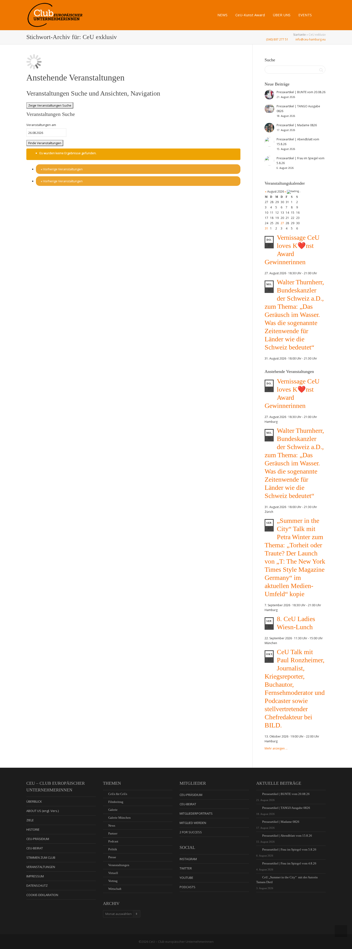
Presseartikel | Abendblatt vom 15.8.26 (287, 835)
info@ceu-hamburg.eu (310, 39)
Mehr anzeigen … (276, 748)
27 (282, 223)
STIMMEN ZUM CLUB (40, 857)
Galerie (113, 810)
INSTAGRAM (188, 859)
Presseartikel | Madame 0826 (280, 821)
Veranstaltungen (118, 865)
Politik (112, 849)
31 (266, 228)
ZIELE (30, 820)
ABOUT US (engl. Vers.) (42, 811)
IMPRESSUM (35, 876)
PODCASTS (187, 887)
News (111, 825)
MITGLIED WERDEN (193, 823)
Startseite (299, 35)
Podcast (113, 841)
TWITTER (186, 868)
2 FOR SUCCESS (191, 832)
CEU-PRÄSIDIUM (37, 839)
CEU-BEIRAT (34, 848)
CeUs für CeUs (117, 794)
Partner (112, 833)
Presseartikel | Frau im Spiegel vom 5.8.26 (289, 849)
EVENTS (305, 14)
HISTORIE (33, 829)
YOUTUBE (186, 877)
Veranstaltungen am (41, 125)
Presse (112, 857)
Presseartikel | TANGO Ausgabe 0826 (286, 808)
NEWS (222, 14)
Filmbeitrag (115, 802)
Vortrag (113, 881)
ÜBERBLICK (34, 801)
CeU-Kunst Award (250, 14)
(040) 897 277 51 (276, 39)
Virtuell (113, 873)
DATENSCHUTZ (37, 885)
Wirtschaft (114, 889)
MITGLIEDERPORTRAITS (196, 813)
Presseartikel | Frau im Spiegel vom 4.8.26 (289, 863)
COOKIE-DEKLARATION (42, 895)
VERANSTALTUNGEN (40, 867)
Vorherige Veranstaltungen (62, 169)
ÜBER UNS (282, 14)
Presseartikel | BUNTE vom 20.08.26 (286, 794)
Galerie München (119, 817)
